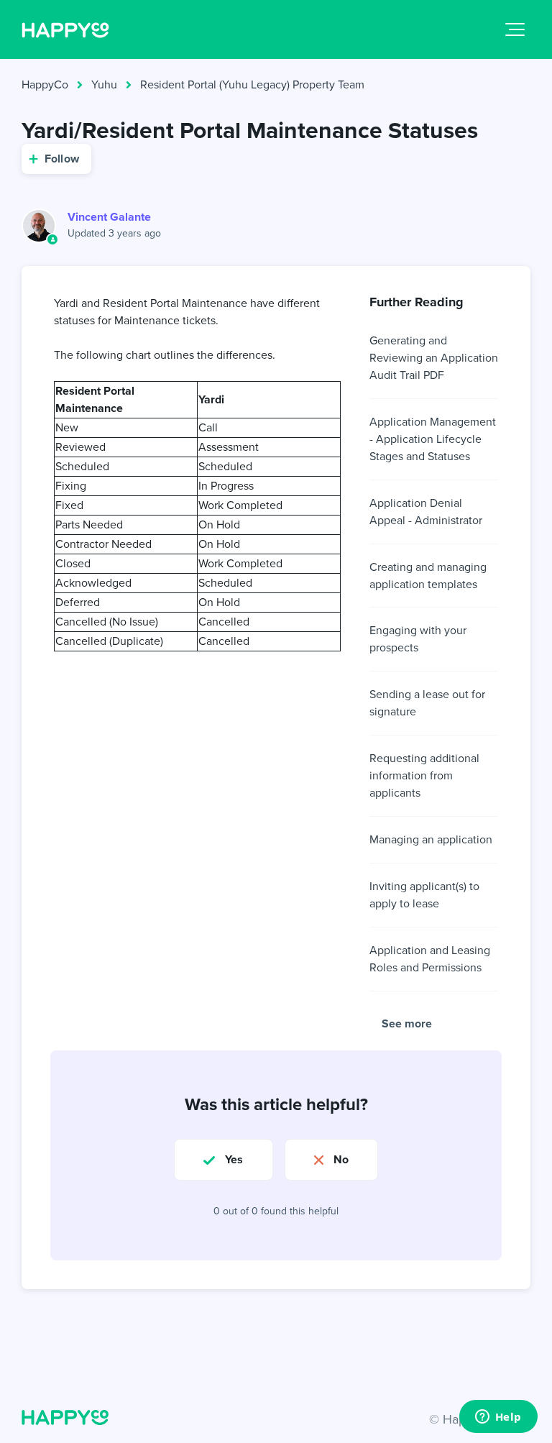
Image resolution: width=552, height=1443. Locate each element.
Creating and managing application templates (428, 575)
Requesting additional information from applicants (424, 775)
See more (407, 1023)
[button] (515, 29)
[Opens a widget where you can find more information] (498, 1418)
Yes (234, 1159)
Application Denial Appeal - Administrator (425, 511)
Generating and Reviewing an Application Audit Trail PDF (433, 357)
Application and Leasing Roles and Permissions (429, 959)
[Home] (65, 29)
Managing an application (430, 839)
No (341, 1159)
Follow (62, 158)
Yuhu (104, 84)
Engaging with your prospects (417, 639)
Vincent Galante (109, 217)
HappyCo (45, 84)
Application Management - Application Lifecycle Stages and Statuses (432, 438)
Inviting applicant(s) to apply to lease (424, 895)
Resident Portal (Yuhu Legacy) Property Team (252, 84)
